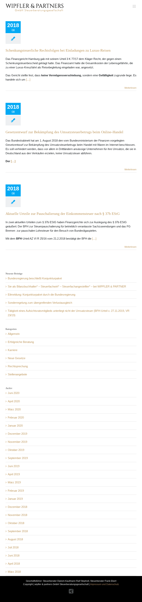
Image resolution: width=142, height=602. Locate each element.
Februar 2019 (16, 490)
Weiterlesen (130, 88)
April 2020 (14, 401)
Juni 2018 (13, 555)
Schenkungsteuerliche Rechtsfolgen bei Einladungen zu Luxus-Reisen (58, 50)
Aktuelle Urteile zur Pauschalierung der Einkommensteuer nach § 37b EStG (63, 214)
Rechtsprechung (18, 366)
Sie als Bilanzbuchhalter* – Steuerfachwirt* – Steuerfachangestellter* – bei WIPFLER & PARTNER (67, 286)
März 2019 (14, 482)
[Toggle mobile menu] (134, 6)
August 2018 (15, 539)
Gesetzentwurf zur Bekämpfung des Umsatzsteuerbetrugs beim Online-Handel (64, 132)
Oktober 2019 (16, 449)
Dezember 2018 (17, 506)
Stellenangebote (17, 374)
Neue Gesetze (16, 358)
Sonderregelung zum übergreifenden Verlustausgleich (40, 302)
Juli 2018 (13, 547)
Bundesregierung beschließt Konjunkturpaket (35, 278)
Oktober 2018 (16, 523)
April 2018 (14, 563)
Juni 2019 (13, 466)
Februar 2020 (16, 417)
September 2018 (18, 531)
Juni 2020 (13, 393)
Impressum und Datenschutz (104, 584)
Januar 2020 (15, 425)
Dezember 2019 (17, 433)
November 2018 (17, 515)
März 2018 (14, 571)
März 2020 (14, 409)
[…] (28, 79)
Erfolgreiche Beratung (21, 341)
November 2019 (17, 441)
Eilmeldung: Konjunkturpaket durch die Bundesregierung (41, 294)
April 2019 (14, 474)
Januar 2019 (15, 498)
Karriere (12, 350)
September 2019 (18, 458)
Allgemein (14, 333)
